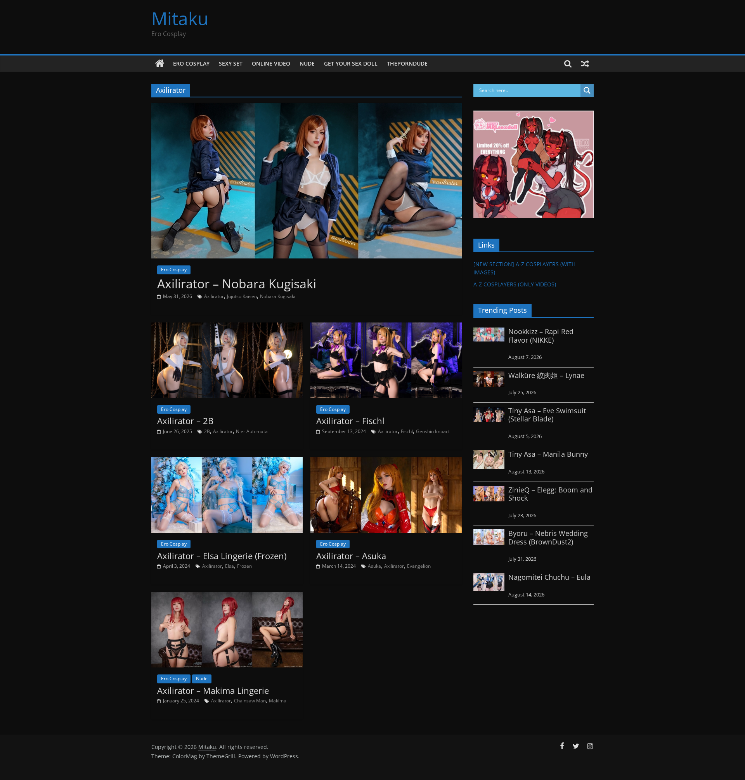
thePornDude (407, 63)
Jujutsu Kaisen (242, 296)
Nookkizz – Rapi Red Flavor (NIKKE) (540, 336)
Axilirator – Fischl (350, 420)
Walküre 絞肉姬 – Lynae (546, 375)
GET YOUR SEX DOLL (351, 63)
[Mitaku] (159, 63)
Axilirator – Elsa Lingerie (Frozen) (221, 556)
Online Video (271, 63)
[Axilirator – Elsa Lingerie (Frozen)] (227, 462)
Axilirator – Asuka (351, 556)
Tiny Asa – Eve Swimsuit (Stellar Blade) (547, 415)
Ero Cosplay (191, 63)
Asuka (374, 566)
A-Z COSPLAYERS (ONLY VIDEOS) (514, 284)
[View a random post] (585, 63)
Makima (277, 700)
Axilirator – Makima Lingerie (213, 690)
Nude (307, 63)
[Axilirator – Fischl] (386, 327)
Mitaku (179, 18)
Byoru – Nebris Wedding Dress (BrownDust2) (548, 537)
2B (207, 431)
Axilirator (214, 296)
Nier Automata (252, 431)
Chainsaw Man (250, 700)
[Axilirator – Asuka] (386, 462)
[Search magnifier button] (587, 90)
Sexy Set (231, 63)
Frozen (244, 566)
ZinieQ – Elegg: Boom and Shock (550, 494)
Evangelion (419, 566)
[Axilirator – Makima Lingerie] (227, 597)
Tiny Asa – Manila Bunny (548, 454)
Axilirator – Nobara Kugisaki (236, 283)
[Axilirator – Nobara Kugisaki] (306, 108)
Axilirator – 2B (185, 420)
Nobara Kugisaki (277, 296)
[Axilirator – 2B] (227, 327)
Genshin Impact (433, 431)
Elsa (229, 566)
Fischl (407, 431)
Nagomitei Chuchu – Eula (549, 577)
